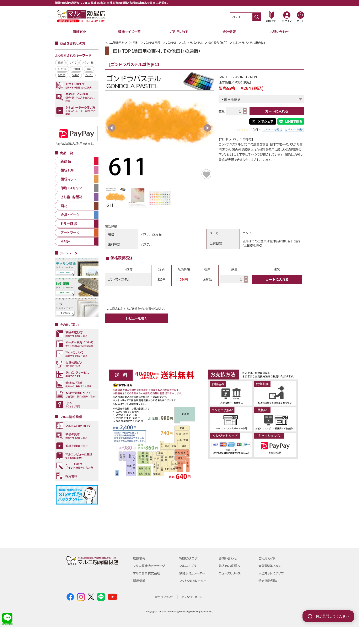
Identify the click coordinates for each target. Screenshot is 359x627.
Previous (112, 128)
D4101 (89, 75)
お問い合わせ (279, 31)
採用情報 (139, 580)
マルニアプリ (187, 565)
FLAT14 (62, 69)
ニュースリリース (230, 573)
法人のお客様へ (229, 565)
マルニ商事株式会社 (146, 573)
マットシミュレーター (193, 580)
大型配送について (270, 565)
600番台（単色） (218, 42)
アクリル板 (87, 62)
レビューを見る (272, 129)
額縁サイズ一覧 (129, 31)
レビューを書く (294, 129)
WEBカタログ (188, 558)
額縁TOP (79, 31)
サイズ (72, 62)
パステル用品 (152, 42)
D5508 (61, 75)
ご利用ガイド (179, 31)
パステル (171, 42)
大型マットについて (271, 573)
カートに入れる (276, 111)
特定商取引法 (267, 580)
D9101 (76, 69)
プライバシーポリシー (193, 597)
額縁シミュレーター (192, 573)
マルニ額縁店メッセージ (149, 565)
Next (207, 128)
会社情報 (229, 31)
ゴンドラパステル (192, 42)
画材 (136, 42)
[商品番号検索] (256, 17)
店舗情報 (139, 558)
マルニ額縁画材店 (116, 42)
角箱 (88, 69)
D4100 (75, 75)
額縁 (60, 62)
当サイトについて (164, 597)
